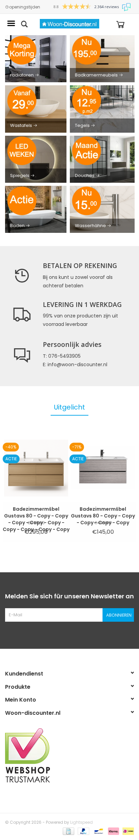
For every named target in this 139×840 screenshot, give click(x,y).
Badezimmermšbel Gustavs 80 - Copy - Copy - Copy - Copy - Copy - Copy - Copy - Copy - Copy (36, 512)
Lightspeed (81, 822)
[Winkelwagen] (120, 24)
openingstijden (24, 7)
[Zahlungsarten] (67, 831)
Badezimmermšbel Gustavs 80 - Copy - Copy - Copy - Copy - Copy (103, 512)
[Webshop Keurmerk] (69, 755)
